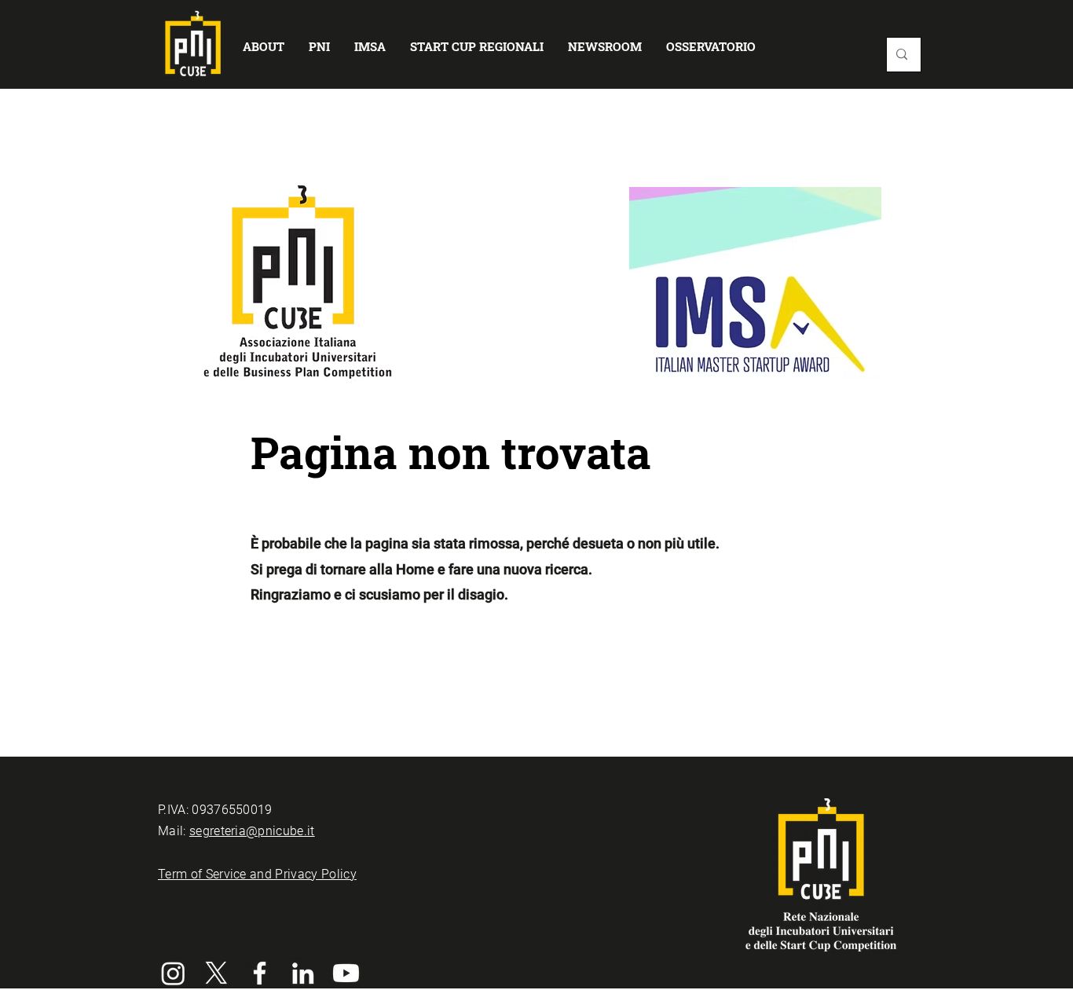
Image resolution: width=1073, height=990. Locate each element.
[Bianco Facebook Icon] (259, 973)
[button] (263, 46)
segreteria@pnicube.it (252, 830)
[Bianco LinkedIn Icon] (302, 973)
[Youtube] (346, 973)
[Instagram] (173, 973)
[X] (216, 973)
